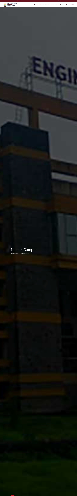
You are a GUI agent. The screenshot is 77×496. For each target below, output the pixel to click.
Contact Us (72, 4)
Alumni (57, 4)
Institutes (47, 4)
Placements (62, 4)
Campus (52, 4)
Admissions (41, 4)
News (67, 4)
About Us (36, 4)
